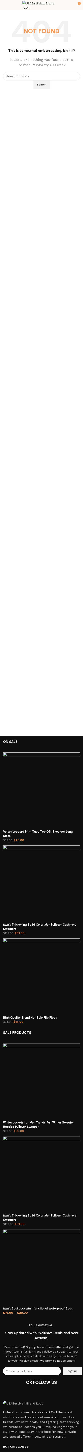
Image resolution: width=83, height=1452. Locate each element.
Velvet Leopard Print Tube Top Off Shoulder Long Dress (38, 834)
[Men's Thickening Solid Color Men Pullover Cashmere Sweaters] (41, 883)
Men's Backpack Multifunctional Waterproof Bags (38, 1308)
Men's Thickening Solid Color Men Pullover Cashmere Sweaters (39, 927)
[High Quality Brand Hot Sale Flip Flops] (41, 976)
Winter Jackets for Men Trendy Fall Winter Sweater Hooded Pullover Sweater (38, 1125)
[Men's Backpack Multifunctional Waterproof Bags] (41, 1267)
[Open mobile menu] (4, 5)
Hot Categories (15, 1446)
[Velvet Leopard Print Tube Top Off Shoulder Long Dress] (41, 790)
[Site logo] (41, 5)
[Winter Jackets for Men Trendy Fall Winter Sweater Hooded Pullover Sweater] (41, 1081)
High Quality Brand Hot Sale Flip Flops (30, 1017)
